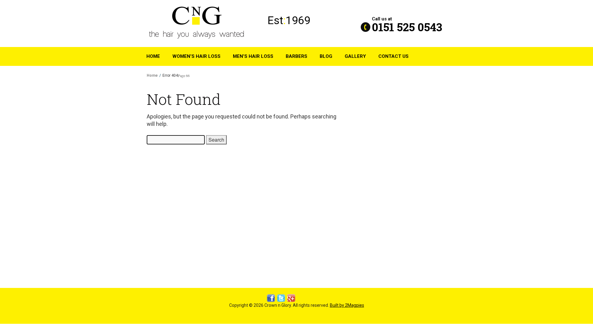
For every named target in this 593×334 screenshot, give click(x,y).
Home (153, 56)
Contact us (393, 56)
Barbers (296, 56)
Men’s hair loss (253, 56)
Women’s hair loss (196, 56)
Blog (326, 56)
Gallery (355, 56)
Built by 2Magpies (347, 305)
